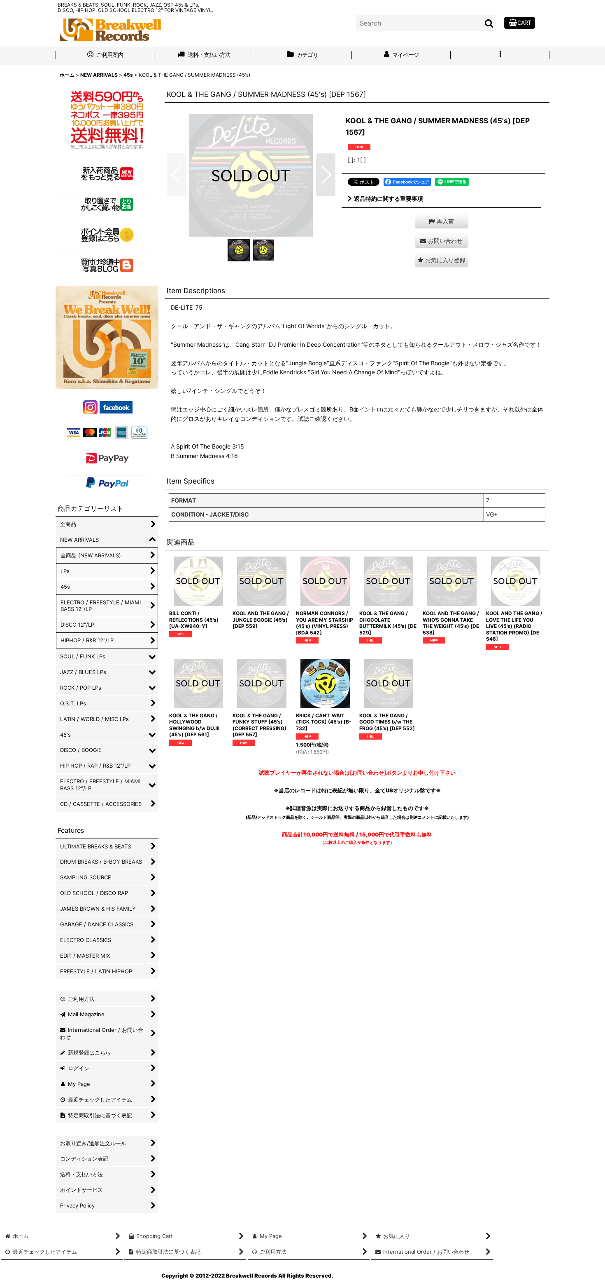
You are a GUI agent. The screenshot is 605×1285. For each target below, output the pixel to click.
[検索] (489, 23)
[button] (500, 56)
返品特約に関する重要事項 (388, 198)
